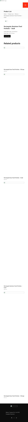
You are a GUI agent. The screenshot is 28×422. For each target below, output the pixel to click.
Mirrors (16, 14)
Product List (10, 14)
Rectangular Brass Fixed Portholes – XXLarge (14, 69)
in (16, 417)
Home (5, 14)
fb (11, 417)
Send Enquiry (7, 36)
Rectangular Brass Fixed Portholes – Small (13, 178)
